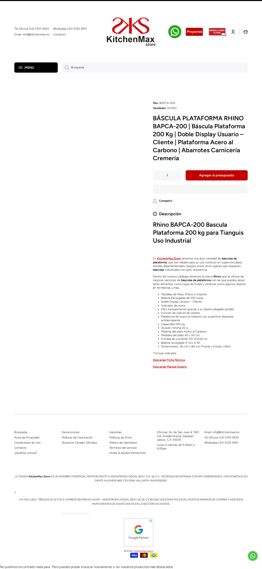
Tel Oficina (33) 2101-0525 (221, 437)
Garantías (115, 432)
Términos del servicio (123, 448)
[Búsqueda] (65, 67)
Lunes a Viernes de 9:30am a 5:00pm (175, 446)
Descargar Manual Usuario (170, 366)
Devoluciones (70, 432)
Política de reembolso (123, 442)
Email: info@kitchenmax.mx (221, 432)
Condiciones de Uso (27, 442)
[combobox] (155, 67)
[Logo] (131, 31)
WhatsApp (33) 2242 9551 (221, 442)
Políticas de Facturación (77, 437)
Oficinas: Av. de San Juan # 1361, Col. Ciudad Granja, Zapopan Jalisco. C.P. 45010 (178, 435)
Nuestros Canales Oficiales (79, 442)
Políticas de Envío (120, 437)
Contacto (20, 448)
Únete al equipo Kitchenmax (127, 453)
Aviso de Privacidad (26, 437)
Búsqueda (20, 432)
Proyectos (194, 32)
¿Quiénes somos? (25, 453)
